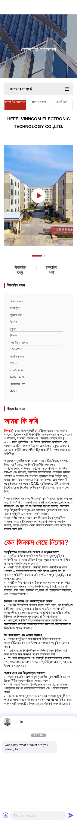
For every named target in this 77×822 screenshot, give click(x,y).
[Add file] (6, 815)
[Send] (71, 815)
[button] (37, 256)
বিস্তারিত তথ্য (20, 270)
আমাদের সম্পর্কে (21, 89)
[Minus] (71, 721)
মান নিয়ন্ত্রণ (61, 101)
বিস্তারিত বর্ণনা (51, 270)
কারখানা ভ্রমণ (38, 101)
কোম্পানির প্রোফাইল (15, 101)
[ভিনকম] (38, 195)
